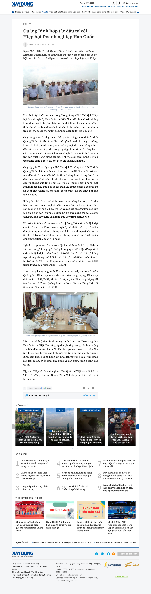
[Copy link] (97, 388)
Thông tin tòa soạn (128, 554)
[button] (137, 426)
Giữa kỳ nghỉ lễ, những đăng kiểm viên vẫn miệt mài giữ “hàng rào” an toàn (77, 475)
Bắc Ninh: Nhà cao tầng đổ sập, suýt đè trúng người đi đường (91, 439)
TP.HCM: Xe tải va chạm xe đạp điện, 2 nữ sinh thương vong (29, 439)
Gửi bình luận (89, 395)
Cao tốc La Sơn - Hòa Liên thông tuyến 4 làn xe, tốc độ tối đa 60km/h (35, 475)
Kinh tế (45, 12)
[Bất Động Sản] (112, 565)
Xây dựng (26, 12)
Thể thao (92, 12)
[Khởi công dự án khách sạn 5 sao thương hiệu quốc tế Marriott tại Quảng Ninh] (29, 510)
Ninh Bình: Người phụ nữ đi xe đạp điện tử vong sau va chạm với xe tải (119, 463)
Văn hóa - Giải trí (80, 12)
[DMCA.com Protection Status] (121, 576)
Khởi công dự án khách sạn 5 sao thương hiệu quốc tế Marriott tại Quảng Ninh (29, 526)
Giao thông (36, 12)
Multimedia (131, 12)
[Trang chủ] (13, 12)
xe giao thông (87, 7)
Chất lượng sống (65, 12)
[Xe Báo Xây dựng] (132, 564)
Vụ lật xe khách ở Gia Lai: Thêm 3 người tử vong (75, 488)
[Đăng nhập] (119, 3)
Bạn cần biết (22, 542)
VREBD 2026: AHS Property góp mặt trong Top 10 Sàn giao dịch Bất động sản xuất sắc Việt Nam (120, 528)
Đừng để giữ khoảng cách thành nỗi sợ (34, 488)
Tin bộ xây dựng (132, 7)
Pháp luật (53, 12)
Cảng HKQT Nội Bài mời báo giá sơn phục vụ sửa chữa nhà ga (58, 525)
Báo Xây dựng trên (34, 388)
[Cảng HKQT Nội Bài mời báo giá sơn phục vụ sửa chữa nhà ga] (60, 510)
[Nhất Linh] (25, 44)
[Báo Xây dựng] (22, 4)
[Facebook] (84, 388)
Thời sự (18, 12)
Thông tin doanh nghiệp (28, 498)
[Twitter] (88, 388)
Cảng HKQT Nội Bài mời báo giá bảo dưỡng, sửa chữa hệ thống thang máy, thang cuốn (90, 526)
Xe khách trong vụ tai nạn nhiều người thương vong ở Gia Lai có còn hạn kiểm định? (78, 463)
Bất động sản (100, 7)
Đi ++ (117, 12)
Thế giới (110, 12)
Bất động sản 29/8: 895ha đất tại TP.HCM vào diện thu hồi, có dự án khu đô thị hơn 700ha (60, 437)
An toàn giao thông (116, 7)
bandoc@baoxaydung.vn (71, 575)
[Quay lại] (24, 388)
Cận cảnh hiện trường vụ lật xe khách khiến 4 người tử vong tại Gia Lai (35, 463)
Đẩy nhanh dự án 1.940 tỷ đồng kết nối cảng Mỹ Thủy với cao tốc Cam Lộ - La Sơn (117, 475)
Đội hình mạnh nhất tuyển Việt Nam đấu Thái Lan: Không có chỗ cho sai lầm (121, 438)
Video (122, 12)
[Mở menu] (138, 12)
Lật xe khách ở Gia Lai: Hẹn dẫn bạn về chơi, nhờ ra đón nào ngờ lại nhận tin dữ (118, 487)
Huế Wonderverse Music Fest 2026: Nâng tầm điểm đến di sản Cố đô (62, 542)
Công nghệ (101, 12)
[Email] (93, 388)
